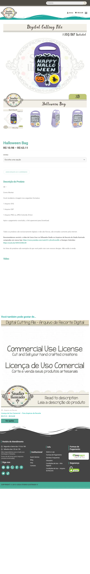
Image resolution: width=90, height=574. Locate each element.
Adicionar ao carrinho (16, 172)
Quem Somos (34, 457)
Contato (33, 465)
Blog (31, 460)
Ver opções (9, 421)
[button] (86, 13)
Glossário (49, 460)
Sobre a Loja (50, 452)
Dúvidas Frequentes (53, 458)
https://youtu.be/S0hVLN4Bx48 (14, 243)
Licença (5, 155)
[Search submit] (85, 3)
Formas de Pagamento (54, 455)
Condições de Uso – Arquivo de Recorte (55, 470)
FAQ (31, 463)
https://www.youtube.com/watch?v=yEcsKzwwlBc (41, 240)
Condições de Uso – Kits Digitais (54, 464)
